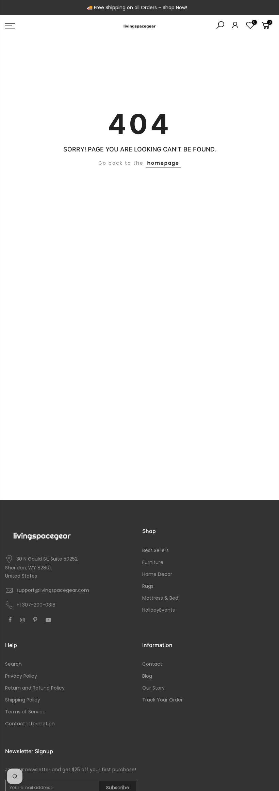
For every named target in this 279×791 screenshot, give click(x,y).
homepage (163, 163)
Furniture (152, 562)
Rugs (147, 586)
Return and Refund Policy (35, 687)
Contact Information (30, 723)
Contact (152, 664)
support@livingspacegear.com (52, 590)
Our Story (153, 687)
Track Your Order (162, 699)
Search (13, 664)
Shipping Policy (22, 699)
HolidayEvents (158, 610)
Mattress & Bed (160, 598)
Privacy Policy (21, 676)
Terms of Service (25, 711)
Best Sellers (155, 550)
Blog (147, 676)
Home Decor (157, 574)
